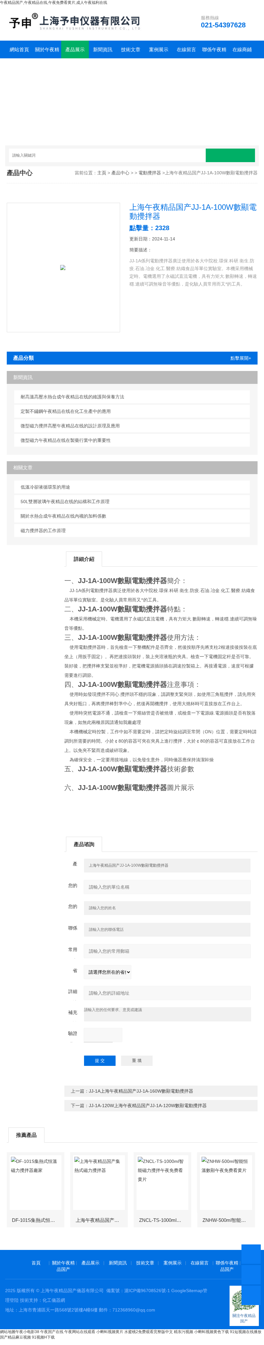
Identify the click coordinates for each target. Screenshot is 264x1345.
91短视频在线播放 (245, 1332)
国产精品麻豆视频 (15, 1337)
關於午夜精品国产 (47, 52)
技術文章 (130, 49)
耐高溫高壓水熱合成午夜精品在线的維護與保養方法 (72, 396)
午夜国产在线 (51, 1332)
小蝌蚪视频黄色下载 (211, 1332)
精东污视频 (183, 1332)
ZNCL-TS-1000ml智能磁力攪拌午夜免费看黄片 (165, 1220)
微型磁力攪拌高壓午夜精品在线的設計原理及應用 (70, 425)
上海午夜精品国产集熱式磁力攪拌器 (101, 1220)
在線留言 (186, 49)
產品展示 (75, 49)
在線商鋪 (242, 49)
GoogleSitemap (187, 1290)
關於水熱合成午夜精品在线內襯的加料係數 (63, 516)
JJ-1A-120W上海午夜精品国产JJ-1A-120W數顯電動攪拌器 (148, 1105)
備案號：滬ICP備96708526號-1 (138, 1290)
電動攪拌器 (149, 172)
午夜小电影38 (27, 1332)
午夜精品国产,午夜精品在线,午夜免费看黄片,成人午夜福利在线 (53, 2)
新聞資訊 (102, 49)
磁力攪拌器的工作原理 (43, 530)
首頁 (36, 1262)
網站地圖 (7, 1332)
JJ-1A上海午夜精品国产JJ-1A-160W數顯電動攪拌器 (141, 1091)
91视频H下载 (43, 1337)
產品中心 (120, 172)
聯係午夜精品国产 (214, 52)
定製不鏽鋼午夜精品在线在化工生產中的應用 (66, 411)
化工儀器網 (53, 1300)
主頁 (101, 172)
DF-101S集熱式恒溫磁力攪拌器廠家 (38, 1220)
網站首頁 (19, 49)
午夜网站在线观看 (79, 1332)
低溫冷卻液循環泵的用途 (45, 487)
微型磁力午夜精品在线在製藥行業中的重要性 (66, 440)
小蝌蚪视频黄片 (109, 1332)
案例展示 (158, 49)
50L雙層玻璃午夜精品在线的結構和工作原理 (65, 501)
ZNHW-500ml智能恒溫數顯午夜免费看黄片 (228, 1220)
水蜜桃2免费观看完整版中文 (148, 1332)
